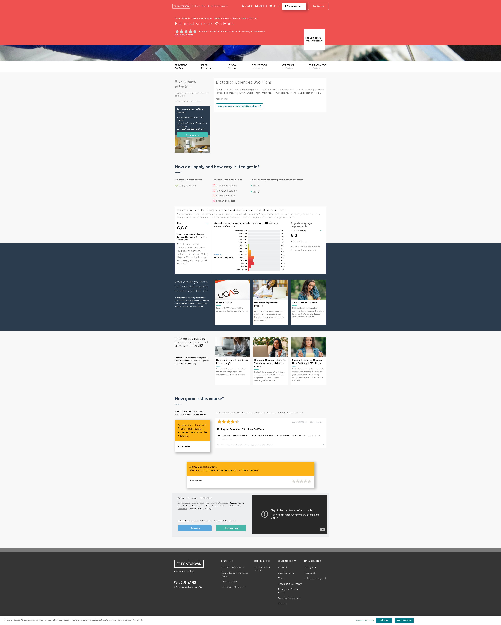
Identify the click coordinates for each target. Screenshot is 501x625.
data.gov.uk (310, 567)
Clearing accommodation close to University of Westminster (203, 503)
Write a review (184, 446)
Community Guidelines (234, 587)
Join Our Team (286, 573)
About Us (283, 567)
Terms (281, 578)
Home (178, 18)
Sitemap (282, 603)
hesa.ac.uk (310, 573)
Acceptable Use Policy (290, 584)
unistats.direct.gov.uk (315, 578)
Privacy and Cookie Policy (288, 591)
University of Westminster (193, 18)
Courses (209, 18)
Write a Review (295, 6)
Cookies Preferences (289, 598)
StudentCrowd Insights (262, 569)
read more (221, 99)
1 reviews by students (184, 35)
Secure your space (192, 135)
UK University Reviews (233, 567)
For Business (318, 6)
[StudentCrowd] (181, 6)
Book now (195, 528)
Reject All (384, 620)
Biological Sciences (222, 18)
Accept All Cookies (404, 620)
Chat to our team (232, 528)
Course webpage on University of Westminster (238, 106)
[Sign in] (278, 6)
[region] (250, 620)
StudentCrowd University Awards (235, 575)
